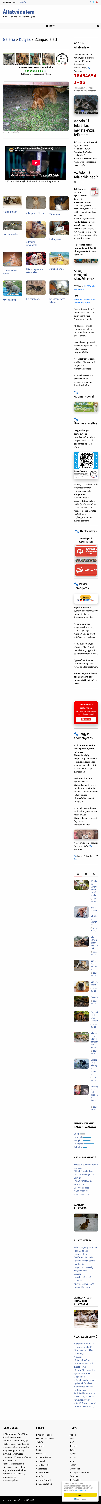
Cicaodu (94, 997)
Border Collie (80, 1184)
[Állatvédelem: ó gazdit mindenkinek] (81, 937)
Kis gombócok (33, 299)
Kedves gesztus (10, 234)
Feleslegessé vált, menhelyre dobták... (94, 1095)
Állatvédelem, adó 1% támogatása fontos (94, 1040)
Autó (72, 1461)
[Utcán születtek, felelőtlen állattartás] (81, 908)
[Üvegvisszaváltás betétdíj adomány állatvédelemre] (86, 466)
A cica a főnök (10, 211)
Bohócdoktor (75, 1480)
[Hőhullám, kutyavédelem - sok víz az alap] (81, 881)
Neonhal (78, 1137)
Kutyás (25, 39)
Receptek (73, 1446)
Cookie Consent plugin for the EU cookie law (80, 1499)
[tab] (78, 874)
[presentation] (78, 874)
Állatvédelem (19, 11)
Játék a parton (56, 268)
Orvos (38, 1450)
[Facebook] (90, 1)
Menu (52, 26)
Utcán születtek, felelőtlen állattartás (94, 916)
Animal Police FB (43, 1457)
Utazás (73, 1457)
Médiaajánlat (31, 1500)
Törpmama (54, 214)
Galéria (9, 39)
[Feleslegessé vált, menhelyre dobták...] (81, 1086)
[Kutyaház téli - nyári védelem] (81, 1012)
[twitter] (93, 1)
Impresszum (8, 1500)
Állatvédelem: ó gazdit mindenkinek (94, 942)
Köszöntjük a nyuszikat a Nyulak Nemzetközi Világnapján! (85, 1373)
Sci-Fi (72, 1442)
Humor (73, 1453)
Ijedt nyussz (55, 239)
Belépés (23, 2)
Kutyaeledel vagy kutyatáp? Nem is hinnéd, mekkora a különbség (86, 1403)
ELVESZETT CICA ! (82, 1194)
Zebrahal (78, 1147)
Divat (72, 1438)
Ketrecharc (74, 1476)
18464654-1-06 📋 (36, 71)
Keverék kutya (9, 299)
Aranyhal (78, 1140)
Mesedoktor (75, 1468)
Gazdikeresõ (41, 1468)
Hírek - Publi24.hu (44, 1435)
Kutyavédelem (94, 983)
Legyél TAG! (41, 1453)
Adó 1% (39, 1476)
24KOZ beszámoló (44, 1484)
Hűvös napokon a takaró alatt (34, 271)
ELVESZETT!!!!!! (81, 1191)
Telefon (73, 1465)
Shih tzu (78, 1177)
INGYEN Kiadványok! (45, 1438)
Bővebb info (80, 1489)
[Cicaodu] (81, 997)
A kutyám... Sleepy (35, 213)
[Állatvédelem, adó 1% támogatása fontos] (81, 1033)
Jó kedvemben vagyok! (10, 272)
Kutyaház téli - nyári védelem (94, 1016)
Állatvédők (40, 1461)
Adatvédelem (19, 1500)
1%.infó (39, 1442)
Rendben (80, 1494)
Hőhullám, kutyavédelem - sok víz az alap (94, 888)
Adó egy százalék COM (80, 1472)
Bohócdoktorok (42, 1472)
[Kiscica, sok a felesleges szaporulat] (81, 1060)
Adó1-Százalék (42, 1465)
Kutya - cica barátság (94, 965)
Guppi (77, 1133)
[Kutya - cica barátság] (81, 961)
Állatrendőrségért (43, 1480)
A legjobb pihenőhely (31, 243)
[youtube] (96, 1)
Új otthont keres (81, 1187)
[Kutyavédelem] (81, 982)
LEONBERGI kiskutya (83, 1181)
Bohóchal (78, 1143)
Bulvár (72, 1450)
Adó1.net (40, 1446)
